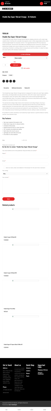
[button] (25, 54)
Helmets (28, 368)
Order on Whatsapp (26, 54)
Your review (5, 177)
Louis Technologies (12, 404)
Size (4, 57)
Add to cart (15, 65)
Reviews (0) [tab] (27, 88)
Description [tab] (6, 88)
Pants (27, 376)
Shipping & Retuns (43, 370)
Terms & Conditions (41, 373)
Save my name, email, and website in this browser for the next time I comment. (25, 167)
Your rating (5, 170)
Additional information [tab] (17, 88)
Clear (15, 62)
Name (4, 153)
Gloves (28, 373)
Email (4, 161)
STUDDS (10, 75)
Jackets (28, 371)
